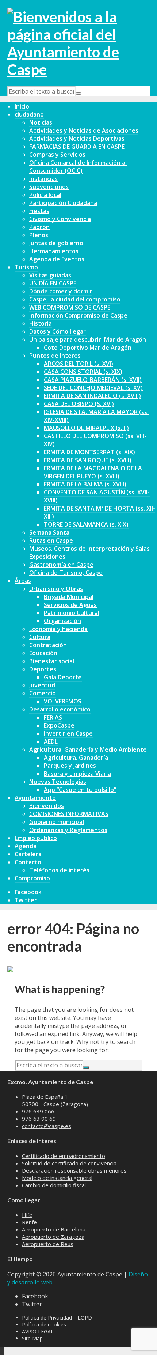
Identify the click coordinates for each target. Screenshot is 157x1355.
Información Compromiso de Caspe (78, 315)
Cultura (39, 637)
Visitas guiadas (50, 275)
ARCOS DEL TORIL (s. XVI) (78, 364)
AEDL (51, 741)
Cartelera (28, 854)
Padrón (39, 227)
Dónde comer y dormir (60, 291)
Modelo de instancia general (57, 1177)
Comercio (42, 693)
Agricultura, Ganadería (76, 758)
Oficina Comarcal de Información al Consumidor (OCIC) (78, 167)
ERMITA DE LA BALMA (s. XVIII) (85, 484)
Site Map (32, 1338)
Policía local (45, 195)
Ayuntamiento (35, 798)
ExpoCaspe (59, 725)
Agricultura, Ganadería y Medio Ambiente (88, 749)
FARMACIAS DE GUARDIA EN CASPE (77, 147)
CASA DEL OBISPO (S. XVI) (79, 404)
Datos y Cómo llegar (57, 331)
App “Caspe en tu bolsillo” (80, 790)
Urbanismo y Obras (56, 589)
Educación (43, 653)
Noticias (40, 122)
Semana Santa (49, 532)
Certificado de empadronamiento (63, 1155)
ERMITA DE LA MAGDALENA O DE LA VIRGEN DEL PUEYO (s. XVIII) (93, 472)
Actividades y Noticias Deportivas (77, 138)
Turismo (26, 267)
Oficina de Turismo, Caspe (66, 573)
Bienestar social (51, 661)
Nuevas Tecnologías (57, 782)
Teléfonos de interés (59, 870)
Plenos (38, 235)
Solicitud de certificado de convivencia (69, 1163)
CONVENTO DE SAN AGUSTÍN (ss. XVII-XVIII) (97, 496)
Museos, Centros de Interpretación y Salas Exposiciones (89, 552)
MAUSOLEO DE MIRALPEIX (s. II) (86, 428)
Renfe (29, 1222)
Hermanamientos (53, 251)
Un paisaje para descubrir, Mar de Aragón (87, 339)
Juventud (42, 685)
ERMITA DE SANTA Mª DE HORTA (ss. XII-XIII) (99, 512)
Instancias (43, 179)
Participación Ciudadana (63, 203)
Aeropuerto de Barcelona (53, 1229)
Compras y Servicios (57, 155)
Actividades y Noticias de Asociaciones (83, 130)
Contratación (48, 645)
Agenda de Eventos (56, 259)
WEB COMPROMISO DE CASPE (69, 307)
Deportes (42, 669)
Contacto (28, 862)
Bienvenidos (46, 806)
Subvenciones (49, 187)
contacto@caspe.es (46, 1126)
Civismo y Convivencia (60, 219)
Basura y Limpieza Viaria (77, 774)
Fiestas (39, 211)
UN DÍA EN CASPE (52, 283)
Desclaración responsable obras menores (74, 1170)
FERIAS (53, 717)
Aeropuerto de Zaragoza (53, 1236)
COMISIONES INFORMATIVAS (68, 814)
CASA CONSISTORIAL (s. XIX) (83, 372)
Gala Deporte (63, 677)
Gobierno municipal (56, 822)
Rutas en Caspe (51, 540)
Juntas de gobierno (56, 243)
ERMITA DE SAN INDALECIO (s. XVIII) (92, 396)
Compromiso (32, 878)
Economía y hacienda (58, 629)
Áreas (23, 581)
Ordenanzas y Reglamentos (68, 830)
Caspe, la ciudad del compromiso (74, 299)
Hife (27, 1214)
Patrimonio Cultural (71, 613)
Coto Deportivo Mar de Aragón (87, 348)
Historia (40, 323)
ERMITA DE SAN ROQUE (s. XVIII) (87, 460)
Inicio (22, 106)
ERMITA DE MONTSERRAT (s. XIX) (89, 452)
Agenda (26, 846)
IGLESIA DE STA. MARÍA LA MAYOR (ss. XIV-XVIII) (96, 416)
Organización (62, 621)
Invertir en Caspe (68, 733)
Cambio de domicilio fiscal (54, 1185)
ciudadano (29, 114)
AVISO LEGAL (38, 1331)
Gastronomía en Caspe (61, 565)
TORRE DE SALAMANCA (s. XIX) (86, 524)
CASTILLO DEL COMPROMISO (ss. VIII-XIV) (95, 440)
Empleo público (36, 838)
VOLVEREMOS (62, 701)
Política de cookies (44, 1324)
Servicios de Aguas (70, 605)
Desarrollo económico (60, 709)
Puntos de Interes (55, 356)
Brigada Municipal (68, 597)
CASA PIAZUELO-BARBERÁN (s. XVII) (93, 380)
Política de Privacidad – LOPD (57, 1317)
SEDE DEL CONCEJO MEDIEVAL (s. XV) (93, 388)
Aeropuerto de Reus (47, 1244)
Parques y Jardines (70, 766)
